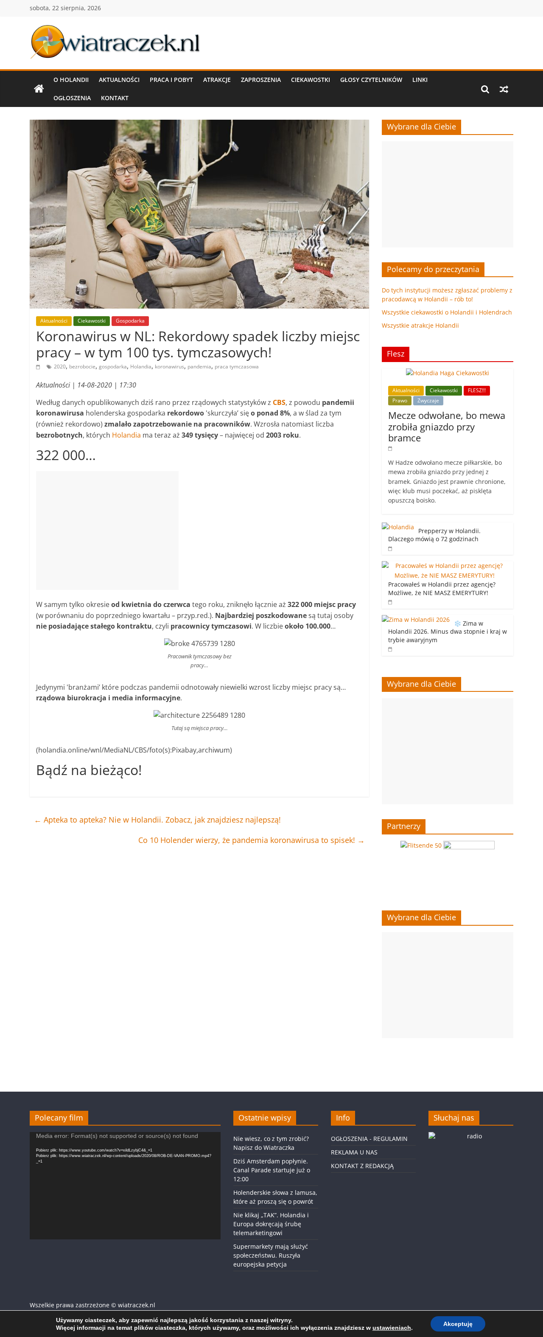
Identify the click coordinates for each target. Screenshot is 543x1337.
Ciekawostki (310, 80)
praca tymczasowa (237, 366)
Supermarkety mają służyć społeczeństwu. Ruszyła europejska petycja (270, 1255)
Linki (420, 80)
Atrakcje (217, 80)
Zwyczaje (428, 400)
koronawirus (169, 366)
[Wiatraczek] (39, 89)
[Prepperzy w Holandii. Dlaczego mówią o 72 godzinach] (398, 527)
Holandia (140, 366)
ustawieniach (391, 1327)
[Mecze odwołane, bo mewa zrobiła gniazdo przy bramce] (447, 373)
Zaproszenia (261, 80)
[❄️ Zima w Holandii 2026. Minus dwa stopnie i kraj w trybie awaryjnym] (416, 619)
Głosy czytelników (371, 80)
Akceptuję (458, 1323)
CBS (279, 402)
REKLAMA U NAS (354, 1152)
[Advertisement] (107, 530)
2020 (60, 366)
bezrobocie (82, 366)
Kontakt (115, 98)
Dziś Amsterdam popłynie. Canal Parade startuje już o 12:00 (271, 1170)
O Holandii (71, 80)
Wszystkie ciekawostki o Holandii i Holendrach (447, 312)
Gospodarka (130, 320)
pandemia (199, 366)
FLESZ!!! (477, 390)
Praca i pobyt (171, 80)
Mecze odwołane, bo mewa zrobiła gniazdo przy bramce (446, 426)
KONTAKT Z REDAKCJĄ (362, 1166)
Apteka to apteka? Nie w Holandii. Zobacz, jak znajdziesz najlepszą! (157, 820)
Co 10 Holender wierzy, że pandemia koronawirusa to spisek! (251, 840)
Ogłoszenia (72, 98)
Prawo (399, 400)
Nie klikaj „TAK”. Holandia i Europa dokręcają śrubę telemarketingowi (271, 1224)
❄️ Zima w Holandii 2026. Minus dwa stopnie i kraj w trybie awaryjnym (447, 631)
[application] (125, 1185)
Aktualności (119, 80)
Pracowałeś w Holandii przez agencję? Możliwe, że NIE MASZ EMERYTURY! (441, 588)
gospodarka (113, 366)
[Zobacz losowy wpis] (504, 89)
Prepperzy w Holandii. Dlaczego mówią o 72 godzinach (434, 535)
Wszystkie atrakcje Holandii (420, 325)
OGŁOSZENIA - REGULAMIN (369, 1139)
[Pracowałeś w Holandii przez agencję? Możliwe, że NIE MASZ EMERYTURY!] (445, 566)
